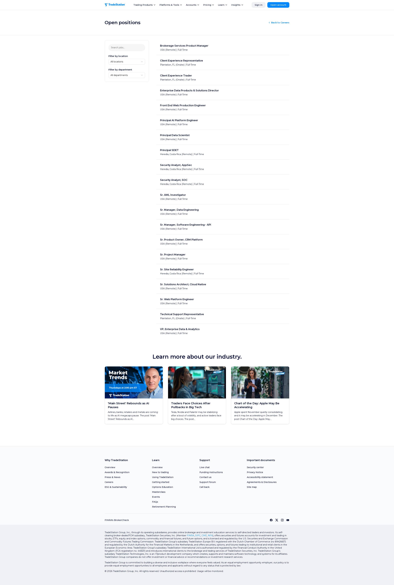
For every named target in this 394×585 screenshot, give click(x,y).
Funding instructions (211, 472)
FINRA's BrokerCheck (117, 520)
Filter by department (120, 69)
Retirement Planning (164, 506)
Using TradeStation (162, 477)
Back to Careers (280, 22)
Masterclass (158, 492)
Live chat (204, 467)
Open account (278, 5)
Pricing (207, 5)
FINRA (190, 535)
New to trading (160, 472)
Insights (235, 5)
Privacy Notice (255, 472)
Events (156, 496)
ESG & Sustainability (116, 487)
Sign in (258, 5)
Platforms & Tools (169, 5)
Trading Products (143, 5)
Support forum (207, 482)
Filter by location (118, 56)
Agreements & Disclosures (262, 482)
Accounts (191, 5)
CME (204, 535)
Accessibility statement (260, 477)
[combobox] (127, 61)
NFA (210, 535)
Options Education (162, 487)
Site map (252, 487)
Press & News (112, 477)
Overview (110, 467)
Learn (221, 5)
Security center (255, 467)
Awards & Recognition (117, 472)
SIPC (198, 535)
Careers (109, 482)
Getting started (160, 482)
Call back (204, 487)
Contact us (205, 477)
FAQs (155, 501)
